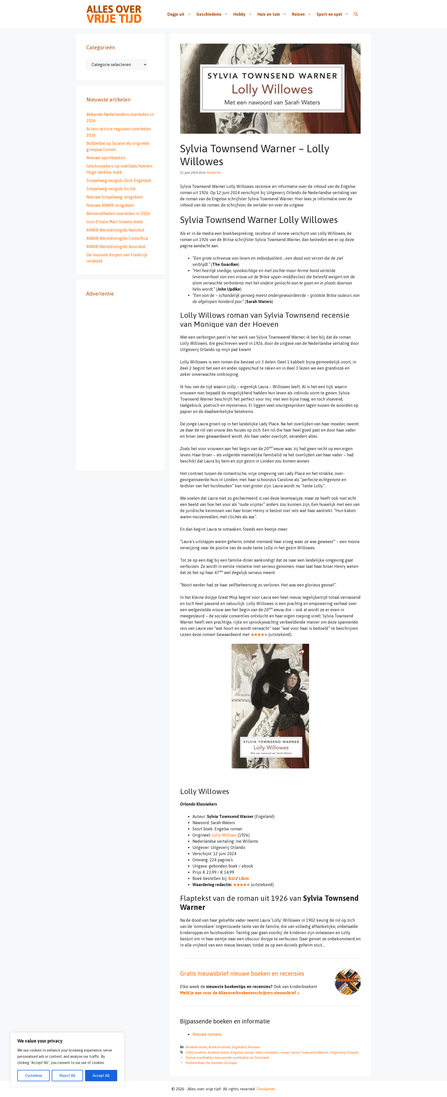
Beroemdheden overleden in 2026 (118, 213)
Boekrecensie (219, 1047)
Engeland (239, 1047)
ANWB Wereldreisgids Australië (115, 246)
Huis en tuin (268, 14)
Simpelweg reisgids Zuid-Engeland (118, 180)
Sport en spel (329, 14)
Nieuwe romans (206, 1034)
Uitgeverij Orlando (344, 1052)
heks (259, 1052)
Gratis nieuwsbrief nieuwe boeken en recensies (242, 973)
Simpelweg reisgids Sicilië (111, 188)
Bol (231, 878)
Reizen (298, 14)
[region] (67, 1059)
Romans (254, 1047)
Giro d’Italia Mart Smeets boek (114, 221)
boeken (200, 1052)
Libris (244, 878)
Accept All (101, 1076)
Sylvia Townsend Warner (309, 1052)
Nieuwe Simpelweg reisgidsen (114, 197)
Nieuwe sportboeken (105, 157)
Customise (33, 1076)
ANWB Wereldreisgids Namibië (115, 230)
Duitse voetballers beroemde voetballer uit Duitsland (227, 1057)
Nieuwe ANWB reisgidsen (110, 205)
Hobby (239, 14)
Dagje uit (175, 14)
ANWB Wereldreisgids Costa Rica (117, 238)
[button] (356, 14)
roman (284, 1052)
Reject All (67, 1076)
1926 (189, 1052)
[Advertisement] (120, 382)
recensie (271, 1052)
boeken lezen (218, 1052)
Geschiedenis (208, 14)
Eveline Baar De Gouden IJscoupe (211, 1063)
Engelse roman (242, 1052)
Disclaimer (266, 1089)
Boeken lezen (196, 1047)
